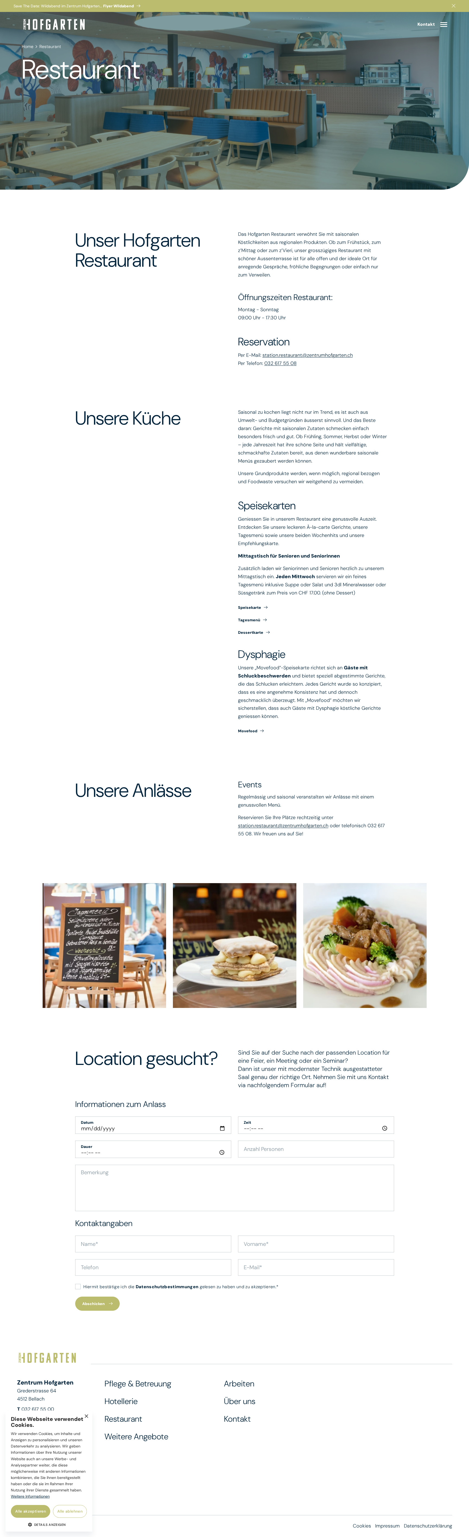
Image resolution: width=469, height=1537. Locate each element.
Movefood (247, 731)
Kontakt (237, 1419)
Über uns (239, 1401)
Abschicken (93, 1303)
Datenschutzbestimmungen (167, 1287)
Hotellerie (121, 1401)
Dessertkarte (250, 632)
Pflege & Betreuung (137, 1383)
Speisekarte (249, 607)
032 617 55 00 (37, 1409)
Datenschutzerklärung (428, 1526)
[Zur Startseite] (54, 24)
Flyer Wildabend (118, 6)
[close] (453, 6)
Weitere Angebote (136, 1436)
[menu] (443, 24)
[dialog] (48, 1471)
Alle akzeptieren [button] (30, 1511)
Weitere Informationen (30, 1496)
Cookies (362, 1526)
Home (27, 46)
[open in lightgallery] (104, 945)
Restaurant (50, 46)
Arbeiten (239, 1383)
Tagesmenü (249, 620)
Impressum (387, 1526)
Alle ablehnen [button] (70, 1511)
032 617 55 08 (280, 363)
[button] (49, 1524)
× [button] (86, 1416)
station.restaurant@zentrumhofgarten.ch (307, 355)
